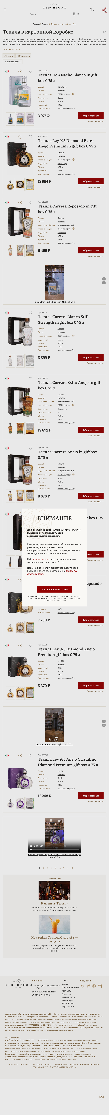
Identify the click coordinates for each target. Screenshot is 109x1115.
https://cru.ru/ (40, 559)
